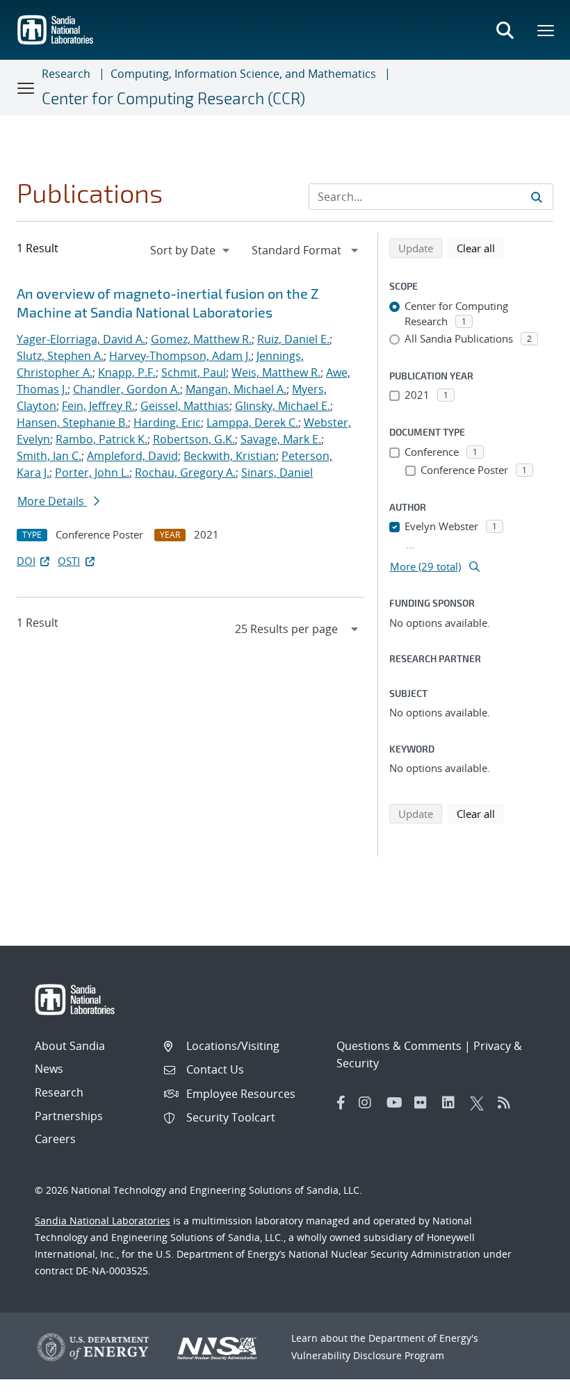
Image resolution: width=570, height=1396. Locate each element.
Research (66, 73)
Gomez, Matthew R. (201, 339)
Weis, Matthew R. (275, 372)
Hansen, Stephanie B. (72, 422)
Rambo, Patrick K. (101, 439)
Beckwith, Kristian (230, 455)
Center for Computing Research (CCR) (173, 98)
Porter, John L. (92, 472)
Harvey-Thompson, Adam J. (180, 355)
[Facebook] (341, 1102)
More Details (52, 501)
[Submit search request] (536, 196)
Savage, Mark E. (281, 439)
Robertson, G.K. (194, 439)
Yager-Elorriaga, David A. (81, 339)
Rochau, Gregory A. (185, 472)
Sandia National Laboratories (102, 1220)
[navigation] (191, 250)
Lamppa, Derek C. (252, 422)
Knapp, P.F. (127, 372)
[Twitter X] (480, 1102)
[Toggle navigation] (26, 87)
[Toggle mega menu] (546, 30)
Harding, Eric (167, 422)
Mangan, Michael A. (236, 389)
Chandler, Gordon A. (126, 389)
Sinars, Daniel (277, 472)
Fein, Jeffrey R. (98, 405)
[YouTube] (396, 1102)
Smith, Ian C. (49, 455)
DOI (26, 561)
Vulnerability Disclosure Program (367, 1355)
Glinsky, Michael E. (282, 405)
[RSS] (508, 1102)
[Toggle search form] (504, 30)
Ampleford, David (132, 455)
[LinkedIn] (452, 1102)
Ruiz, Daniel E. (293, 339)
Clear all (480, 247)
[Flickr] (424, 1102)
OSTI (69, 561)
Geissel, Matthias (184, 405)
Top (529, 1380)
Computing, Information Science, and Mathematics (243, 73)
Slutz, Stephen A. (60, 355)
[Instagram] (369, 1102)
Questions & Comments (399, 1045)
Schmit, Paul (193, 372)
